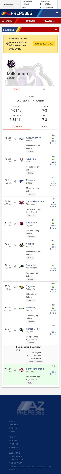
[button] (59, 4)
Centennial (31, 224)
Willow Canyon (33, 139)
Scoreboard (14, 453)
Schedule (17, 126)
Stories (12, 437)
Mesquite (30, 181)
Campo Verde (33, 330)
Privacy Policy (16, 460)
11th (20, 120)
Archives (13, 441)
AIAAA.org (13, 447)
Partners (13, 444)
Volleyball (48, 20)
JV (44, 89)
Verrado (30, 245)
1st (20, 110)
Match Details (53, 142)
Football (30, 20)
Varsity (16, 89)
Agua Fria (31, 160)
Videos (12, 421)
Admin (12, 431)
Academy (13, 428)
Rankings (13, 425)
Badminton (8, 4)
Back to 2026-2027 (43, 43)
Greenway (31, 309)
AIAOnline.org (15, 463)
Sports (9, 20)
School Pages (15, 456)
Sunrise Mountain (35, 202)
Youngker (31, 266)
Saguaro (30, 287)
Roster (44, 126)
